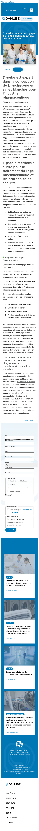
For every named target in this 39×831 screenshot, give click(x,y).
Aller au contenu (7, 2)
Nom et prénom (10, 446)
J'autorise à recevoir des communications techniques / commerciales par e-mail (15, 522)
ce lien (29, 413)
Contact (10, 823)
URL (6, 435)
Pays (7, 462)
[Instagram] (24, 5)
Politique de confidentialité (19, 767)
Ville (6, 451)
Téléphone (9, 467)
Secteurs (10, 803)
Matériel (10, 793)
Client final (13, 481)
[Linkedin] (15, 5)
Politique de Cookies (20, 769)
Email (7, 473)
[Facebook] (24, 760)
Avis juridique (19, 765)
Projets (10, 808)
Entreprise (9, 441)
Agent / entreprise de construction (19, 488)
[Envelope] (29, 760)
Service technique (15, 491)
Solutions (11, 798)
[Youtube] (19, 5)
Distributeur (23, 481)
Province (8, 457)
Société (17, 69)
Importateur (13, 484)
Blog (8, 813)
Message (8, 495)
